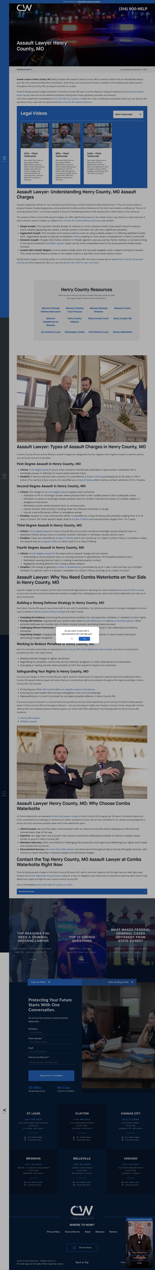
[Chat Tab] (77, 635)
